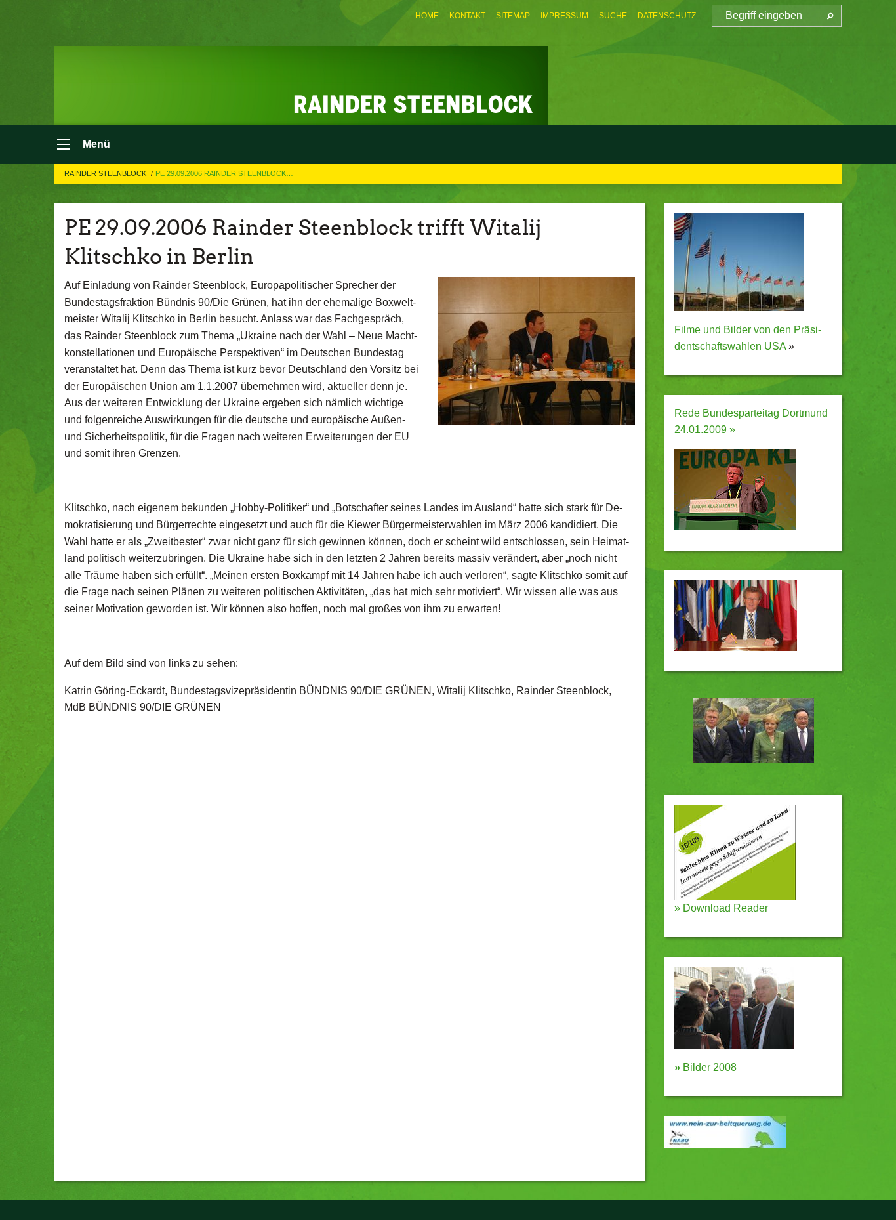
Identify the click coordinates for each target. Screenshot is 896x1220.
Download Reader (724, 908)
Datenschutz (667, 15)
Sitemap (513, 15)
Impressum (564, 15)
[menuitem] (427, 16)
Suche (613, 15)
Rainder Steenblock (106, 173)
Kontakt (467, 15)
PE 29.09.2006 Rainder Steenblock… (224, 173)
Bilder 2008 (705, 1067)
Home (427, 15)
